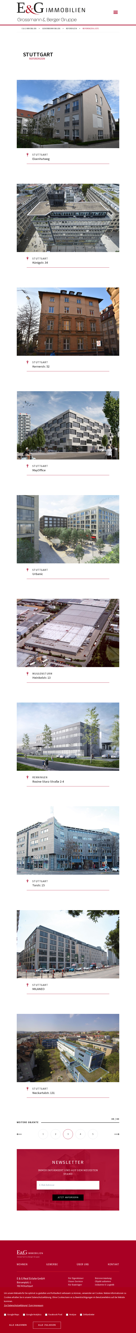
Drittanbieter (88, 1314)
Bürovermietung (103, 1278)
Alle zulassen (47, 1325)
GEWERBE (52, 1264)
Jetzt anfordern (68, 1197)
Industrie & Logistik (104, 1284)
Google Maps (13, 1314)
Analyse (72, 1314)
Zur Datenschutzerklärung (15, 1305)
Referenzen (71, 28)
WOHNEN (22, 1264)
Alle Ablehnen (18, 1325)
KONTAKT (113, 1264)
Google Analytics (33, 1314)
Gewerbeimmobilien (51, 28)
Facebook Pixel (55, 1314)
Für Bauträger (75, 1284)
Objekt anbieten (103, 1281)
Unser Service (75, 1281)
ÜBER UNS (83, 1264)
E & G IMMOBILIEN (29, 28)
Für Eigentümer (76, 1278)
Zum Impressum (36, 1305)
